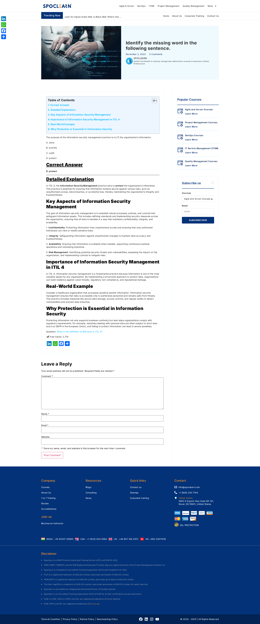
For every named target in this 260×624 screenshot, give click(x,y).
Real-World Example (63, 124)
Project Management (168, 6)
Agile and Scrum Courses (199, 109)
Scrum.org (94, 604)
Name (45, 414)
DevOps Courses (194, 135)
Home (166, 16)
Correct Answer (59, 104)
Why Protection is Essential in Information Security (81, 129)
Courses (186, 193)
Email (44, 425)
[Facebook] (141, 619)
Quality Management (193, 6)
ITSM (151, 6)
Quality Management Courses (201, 161)
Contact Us (213, 16)
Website (45, 437)
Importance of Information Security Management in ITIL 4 (85, 119)
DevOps (141, 6)
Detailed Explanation (63, 109)
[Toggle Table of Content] (153, 100)
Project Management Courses (201, 122)
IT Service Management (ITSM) (201, 148)
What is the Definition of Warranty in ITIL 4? (79, 331)
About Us (177, 16)
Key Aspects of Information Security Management (81, 114)
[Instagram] (151, 619)
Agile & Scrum (126, 6)
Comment (47, 376)
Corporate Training (194, 16)
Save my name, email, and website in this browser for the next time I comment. (85, 448)
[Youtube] (157, 619)
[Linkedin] (146, 619)
